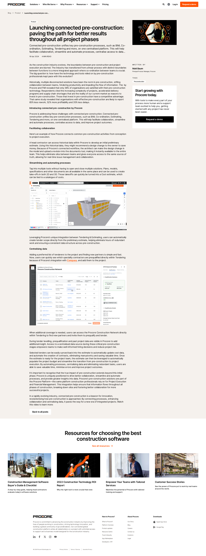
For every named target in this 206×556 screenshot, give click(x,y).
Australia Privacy (87, 549)
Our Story (131, 521)
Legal (129, 538)
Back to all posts (40, 412)
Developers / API (107, 542)
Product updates (107, 528)
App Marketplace (107, 538)
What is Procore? (107, 521)
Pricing (105, 4)
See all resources (101, 446)
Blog (9, 13)
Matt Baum (137, 68)
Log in (175, 4)
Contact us (131, 532)
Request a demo (189, 4)
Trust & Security (107, 535)
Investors (130, 535)
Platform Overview (108, 525)
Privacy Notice (64, 549)
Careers (130, 528)
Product (18, 13)
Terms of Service (75, 549)
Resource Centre (107, 532)
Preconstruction (139, 81)
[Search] (163, 4)
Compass (72, 260)
